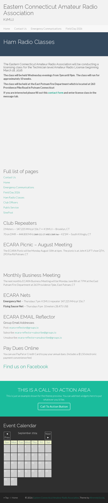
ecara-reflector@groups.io (24, 327)
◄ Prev (7, 435)
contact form (55, 92)
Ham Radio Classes (13, 197)
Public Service (11, 207)
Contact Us (20, 28)
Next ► (48, 435)
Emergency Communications (46, 28)
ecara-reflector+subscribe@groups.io (35, 332)
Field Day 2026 (74, 28)
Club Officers (10, 202)
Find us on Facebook (25, 366)
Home (6, 28)
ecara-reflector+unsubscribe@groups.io (40, 337)
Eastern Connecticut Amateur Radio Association (50, 9)
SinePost (8, 212)
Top (7, 497)
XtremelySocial (97, 497)
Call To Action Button (54, 406)
